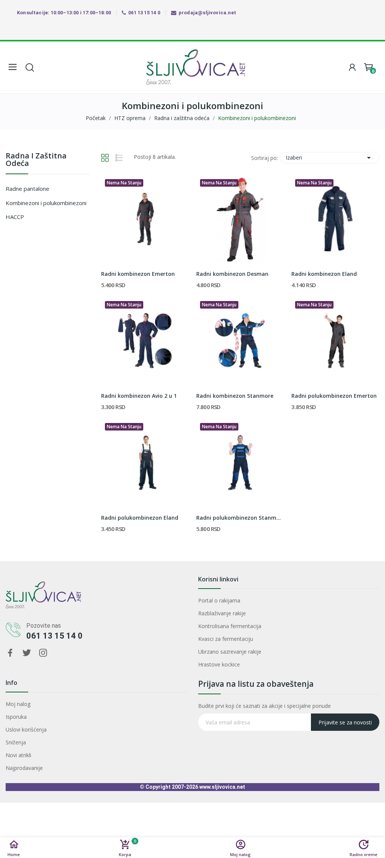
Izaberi (329, 157)
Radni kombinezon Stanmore (234, 395)
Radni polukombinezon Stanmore (240, 517)
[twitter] (26, 653)
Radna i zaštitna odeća (36, 160)
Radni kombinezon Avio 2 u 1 (139, 395)
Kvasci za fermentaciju (225, 638)
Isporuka (16, 716)
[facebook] (10, 653)
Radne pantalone (27, 188)
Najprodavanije (24, 767)
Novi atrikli (18, 755)
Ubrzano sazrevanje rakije (229, 651)
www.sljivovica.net (222, 787)
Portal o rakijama (219, 600)
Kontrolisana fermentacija (229, 626)
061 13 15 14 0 (54, 635)
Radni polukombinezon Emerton (334, 395)
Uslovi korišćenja (26, 729)
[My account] (352, 67)
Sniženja (16, 742)
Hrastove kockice (219, 664)
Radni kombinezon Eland (324, 273)
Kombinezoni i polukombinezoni (46, 203)
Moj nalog (18, 703)
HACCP (15, 217)
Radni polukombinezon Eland (139, 517)
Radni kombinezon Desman (232, 273)
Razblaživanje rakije (222, 613)
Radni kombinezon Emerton (138, 273)
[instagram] (43, 653)
